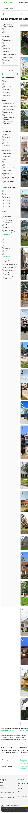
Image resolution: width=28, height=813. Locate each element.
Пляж (7, 227)
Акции (20, 788)
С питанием (23, 759)
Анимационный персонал (9, 277)
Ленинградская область (8, 730)
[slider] (2, 74)
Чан (6, 142)
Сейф (6, 251)
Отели (22, 766)
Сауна (7, 137)
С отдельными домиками (8, 221)
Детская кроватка (10, 270)
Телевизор (7, 248)
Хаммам (8, 140)
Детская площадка (11, 264)
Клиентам (21, 779)
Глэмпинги (23, 768)
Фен (6, 245)
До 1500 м (7, 206)
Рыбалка (8, 224)
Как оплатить (22, 786)
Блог (19, 791)
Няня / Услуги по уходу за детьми (11, 273)
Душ (6, 242)
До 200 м (7, 197)
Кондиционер (8, 253)
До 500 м (7, 200)
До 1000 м (7, 203)
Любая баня (9, 131)
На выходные (23, 761)
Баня (7, 134)
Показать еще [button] (6, 145)
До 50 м (7, 194)
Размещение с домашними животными (9, 216)
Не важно (7, 191)
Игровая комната (10, 267)
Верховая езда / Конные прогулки (10, 231)
